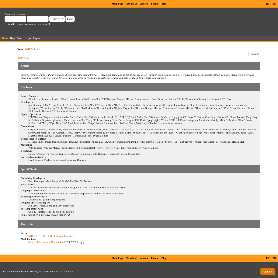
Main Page (117, 3)
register (21, 14)
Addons (144, 3)
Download (131, 3)
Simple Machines (65, 236)
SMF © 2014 (48, 236)
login (13, 14)
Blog (164, 3)
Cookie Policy (65, 271)
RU (267, 3)
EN (274, 3)
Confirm (267, 271)
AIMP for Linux (32, 49)
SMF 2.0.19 (34, 236)
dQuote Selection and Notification (46, 242)
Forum (154, 3)
